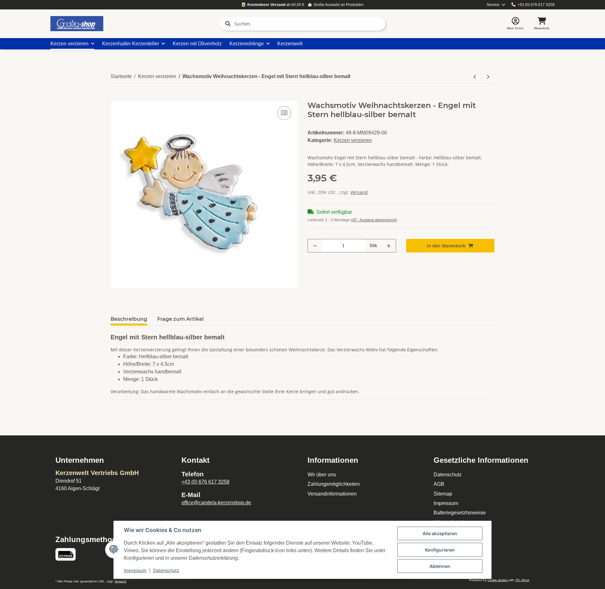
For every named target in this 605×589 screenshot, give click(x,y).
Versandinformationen (332, 493)
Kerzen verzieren (353, 140)
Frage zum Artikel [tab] (180, 319)
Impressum (446, 503)
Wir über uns (322, 474)
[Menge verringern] (315, 245)
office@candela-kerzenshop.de (216, 502)
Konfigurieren (440, 549)
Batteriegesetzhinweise (460, 512)
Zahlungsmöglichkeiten (334, 484)
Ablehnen (439, 566)
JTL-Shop (522, 580)
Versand (359, 192)
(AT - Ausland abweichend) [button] (374, 220)
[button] (515, 23)
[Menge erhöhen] (389, 245)
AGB (439, 484)
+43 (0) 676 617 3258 (536, 5)
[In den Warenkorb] (116, 97)
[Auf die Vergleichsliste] (284, 113)
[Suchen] (226, 23)
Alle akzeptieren (440, 533)
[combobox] (496, 4)
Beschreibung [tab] (129, 319)
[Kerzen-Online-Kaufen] (76, 23)
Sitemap (443, 493)
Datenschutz (448, 474)
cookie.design (498, 580)
